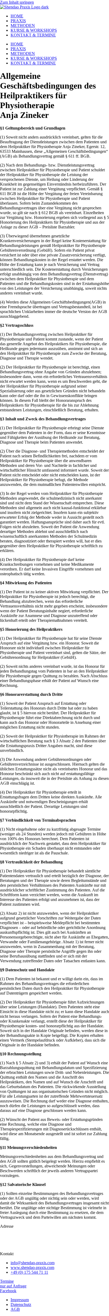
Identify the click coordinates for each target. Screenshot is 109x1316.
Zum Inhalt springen (17, 2)
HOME (17, 16)
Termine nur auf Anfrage (13, 1283)
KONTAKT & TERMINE (33, 35)
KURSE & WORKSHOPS (34, 30)
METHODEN (23, 25)
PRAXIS (18, 21)
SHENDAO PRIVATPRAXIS (26, 1235)
